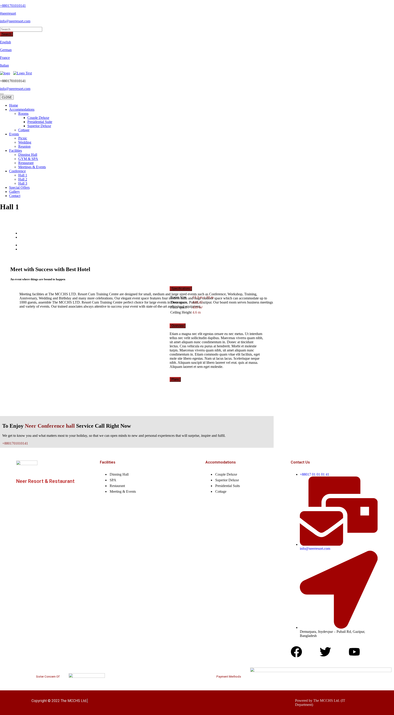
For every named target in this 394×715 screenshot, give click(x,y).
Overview (177, 325)
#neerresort (8, 13)
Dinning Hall (27, 155)
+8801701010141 (13, 6)
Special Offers (19, 187)
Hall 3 (22, 183)
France (5, 58)
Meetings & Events (32, 167)
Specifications (180, 288)
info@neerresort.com (15, 21)
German (6, 50)
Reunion (24, 146)
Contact (14, 196)
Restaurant (26, 163)
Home (13, 105)
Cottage (23, 130)
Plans (175, 379)
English (5, 42)
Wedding (24, 142)
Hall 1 (22, 175)
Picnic (22, 138)
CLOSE (7, 97)
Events (14, 134)
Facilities (15, 150)
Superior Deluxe (39, 126)
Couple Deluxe (38, 118)
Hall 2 (22, 179)
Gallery (14, 192)
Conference (17, 171)
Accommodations (21, 109)
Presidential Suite (39, 122)
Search (6, 34)
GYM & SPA (28, 159)
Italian (4, 65)
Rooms (23, 113)
